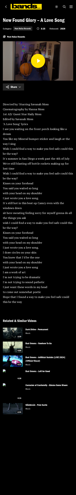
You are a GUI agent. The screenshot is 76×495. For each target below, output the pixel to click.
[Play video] (38, 61)
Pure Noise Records (23, 28)
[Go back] (6, 7)
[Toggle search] (64, 7)
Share (14, 87)
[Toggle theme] (56, 7)
